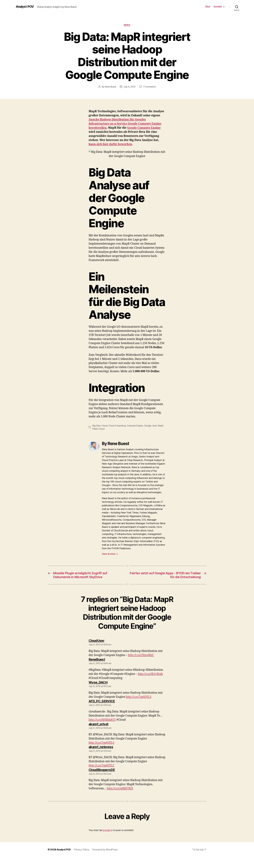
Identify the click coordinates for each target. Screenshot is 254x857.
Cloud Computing (117, 425)
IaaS (154, 425)
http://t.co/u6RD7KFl (120, 788)
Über (207, 6)
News (127, 25)
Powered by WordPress (104, 849)
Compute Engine (135, 425)
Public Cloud (98, 428)
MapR (160, 425)
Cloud (104, 425)
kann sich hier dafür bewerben (110, 144)
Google (147, 425)
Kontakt (218, 6)
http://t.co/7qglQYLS (138, 697)
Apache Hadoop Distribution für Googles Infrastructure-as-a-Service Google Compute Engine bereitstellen (125, 124)
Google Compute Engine (144, 128)
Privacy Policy (81, 849)
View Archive (110, 554)
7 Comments (149, 86)
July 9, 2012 (129, 86)
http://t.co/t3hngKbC (141, 655)
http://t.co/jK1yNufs (150, 674)
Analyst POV (25, 6)
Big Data (96, 425)
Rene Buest (110, 86)
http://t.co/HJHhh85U (102, 720)
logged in (108, 830)
